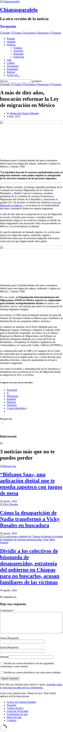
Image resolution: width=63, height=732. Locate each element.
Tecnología (12, 66)
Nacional (18, 50)
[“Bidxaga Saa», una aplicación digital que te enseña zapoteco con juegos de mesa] (8, 466)
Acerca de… (13, 75)
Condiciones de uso (17, 714)
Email (9, 647)
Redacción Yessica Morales (24, 113)
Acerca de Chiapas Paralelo (21, 702)
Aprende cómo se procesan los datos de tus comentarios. (31, 686)
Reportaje (18, 53)
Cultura (11, 63)
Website (4, 656)
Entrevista (18, 56)
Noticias (11, 44)
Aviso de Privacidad (17, 711)
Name (9, 638)
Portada (11, 38)
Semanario (12, 69)
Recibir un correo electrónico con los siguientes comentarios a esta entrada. (27, 665)
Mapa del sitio (14, 717)
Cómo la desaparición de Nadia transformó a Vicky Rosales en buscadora (30, 519)
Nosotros (11, 705)
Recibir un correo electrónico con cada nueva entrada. (32, 672)
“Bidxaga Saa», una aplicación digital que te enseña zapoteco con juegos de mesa (31, 483)
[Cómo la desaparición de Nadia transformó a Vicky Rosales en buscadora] (9, 504)
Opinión (11, 41)
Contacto (11, 720)
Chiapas (17, 47)
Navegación (8, 26)
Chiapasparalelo (19, 10)
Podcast (11, 72)
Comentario (7, 610)
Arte (9, 59)
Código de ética (15, 708)
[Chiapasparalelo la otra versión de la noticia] (31, 1)
